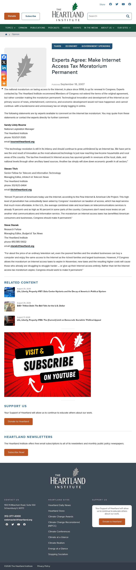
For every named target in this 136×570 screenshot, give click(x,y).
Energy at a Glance (58, 549)
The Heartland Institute (68, 11)
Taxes (57, 46)
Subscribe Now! (16, 452)
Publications (37, 28)
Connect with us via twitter (117, 4)
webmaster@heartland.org (18, 520)
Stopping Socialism (58, 554)
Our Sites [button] (122, 28)
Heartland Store (56, 511)
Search (128, 16)
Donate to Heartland (18, 421)
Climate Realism (56, 543)
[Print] (4, 78)
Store (102, 4)
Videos (66, 28)
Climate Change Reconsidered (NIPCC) (64, 524)
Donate (12, 16)
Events (77, 28)
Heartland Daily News (59, 505)
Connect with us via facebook (110, 4)
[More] (4, 83)
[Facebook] (4, 57)
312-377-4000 (12, 516)
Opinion (22, 28)
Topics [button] (9, 28)
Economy (71, 46)
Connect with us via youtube (123, 4)
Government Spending (96, 46)
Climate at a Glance (58, 537)
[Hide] (2, 89)
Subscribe (31, 16)
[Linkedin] (4, 67)
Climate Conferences (59, 531)
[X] (4, 62)
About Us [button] (106, 28)
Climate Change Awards (60, 516)
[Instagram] (4, 73)
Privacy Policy (43, 566)
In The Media (91, 28)
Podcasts (53, 28)
